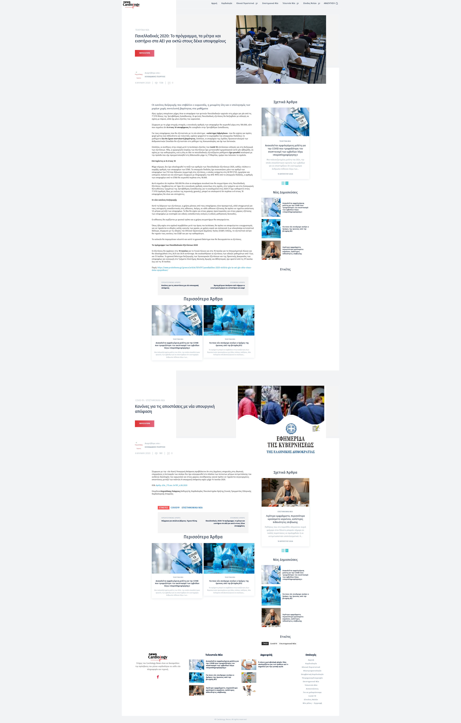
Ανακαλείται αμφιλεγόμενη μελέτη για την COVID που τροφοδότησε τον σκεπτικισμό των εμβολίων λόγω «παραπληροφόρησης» (177, 345)
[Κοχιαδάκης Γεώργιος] (140, 75)
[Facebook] (158, 677)
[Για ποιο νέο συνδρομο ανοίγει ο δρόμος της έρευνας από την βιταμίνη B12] (229, 320)
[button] (331, 3)
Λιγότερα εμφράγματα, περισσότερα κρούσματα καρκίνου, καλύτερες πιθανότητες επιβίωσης (292, 250)
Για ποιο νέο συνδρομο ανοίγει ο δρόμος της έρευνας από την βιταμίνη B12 (229, 344)
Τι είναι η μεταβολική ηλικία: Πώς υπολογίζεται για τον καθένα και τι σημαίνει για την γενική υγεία (273, 664)
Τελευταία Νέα (142, 30)
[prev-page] (283, 183)
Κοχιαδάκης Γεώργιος (155, 76)
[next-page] (286, 183)
